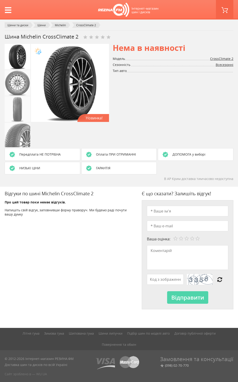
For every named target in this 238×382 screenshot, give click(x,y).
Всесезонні (224, 64)
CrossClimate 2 (221, 58)
